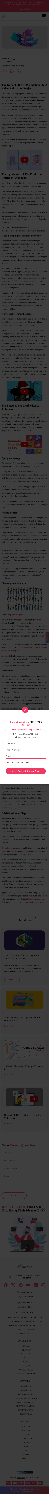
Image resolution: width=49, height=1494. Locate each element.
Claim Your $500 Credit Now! (25, 771)
